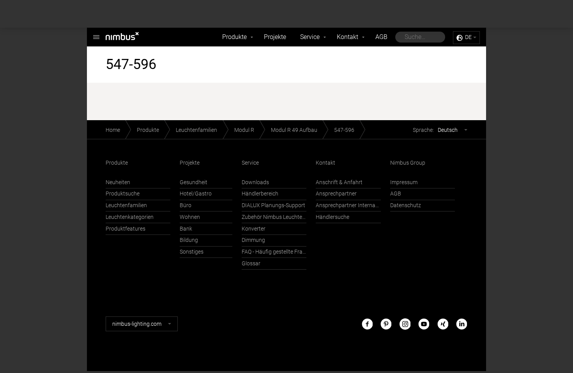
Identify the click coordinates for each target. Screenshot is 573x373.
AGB (381, 37)
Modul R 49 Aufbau (294, 130)
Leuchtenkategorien (130, 217)
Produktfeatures (125, 229)
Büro (185, 205)
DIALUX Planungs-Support (273, 205)
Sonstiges (191, 252)
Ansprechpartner (336, 193)
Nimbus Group (407, 163)
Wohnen (190, 217)
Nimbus (130, 37)
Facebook (367, 323)
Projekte (275, 37)
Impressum (403, 182)
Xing (443, 323)
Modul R (244, 130)
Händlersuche (332, 217)
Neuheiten (118, 182)
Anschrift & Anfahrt (339, 182)
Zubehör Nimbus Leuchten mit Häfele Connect (274, 217)
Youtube (424, 323)
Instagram (405, 323)
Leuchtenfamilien (196, 130)
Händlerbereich (260, 193)
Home (113, 130)
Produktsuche (123, 193)
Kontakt (347, 37)
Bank (186, 229)
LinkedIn (461, 323)
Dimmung (253, 240)
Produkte (234, 37)
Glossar (251, 263)
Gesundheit (193, 182)
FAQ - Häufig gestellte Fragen (274, 252)
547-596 (344, 130)
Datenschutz (405, 205)
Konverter (253, 229)
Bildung (189, 240)
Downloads (255, 182)
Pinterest (386, 323)
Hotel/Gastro (196, 193)
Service (310, 37)
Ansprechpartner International (348, 205)
